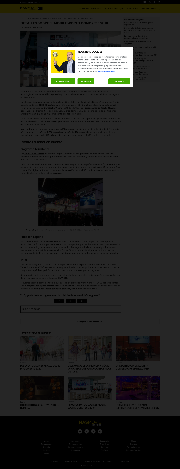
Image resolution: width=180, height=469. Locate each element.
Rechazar (86, 81)
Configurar (62, 81)
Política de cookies (106, 71)
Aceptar (119, 81)
